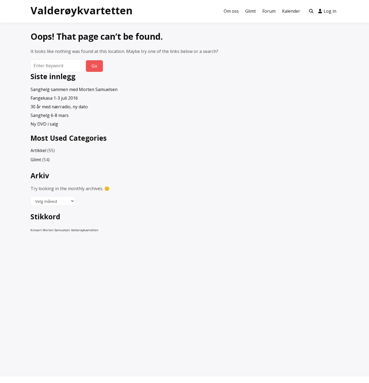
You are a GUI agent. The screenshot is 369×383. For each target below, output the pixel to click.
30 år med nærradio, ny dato (59, 107)
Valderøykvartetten (82, 10)
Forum (269, 11)
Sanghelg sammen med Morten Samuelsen (74, 89)
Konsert (36, 230)
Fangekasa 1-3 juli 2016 (54, 98)
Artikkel (38, 150)
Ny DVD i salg (44, 124)
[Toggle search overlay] (311, 11)
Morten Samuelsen (56, 230)
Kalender (291, 11)
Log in (330, 11)
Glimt (250, 11)
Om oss (231, 11)
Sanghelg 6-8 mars (50, 115)
